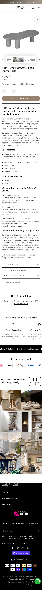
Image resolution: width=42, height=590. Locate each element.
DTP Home (14, 168)
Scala (15, 171)
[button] (33, 8)
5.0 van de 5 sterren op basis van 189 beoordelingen (21, 302)
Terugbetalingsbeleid (16, 579)
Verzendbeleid (31, 582)
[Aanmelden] (39, 531)
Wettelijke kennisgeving (15, 585)
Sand (6, 183)
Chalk (6, 180)
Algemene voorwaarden (16, 582)
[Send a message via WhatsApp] (37, 581)
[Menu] (3, 8)
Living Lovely (13, 576)
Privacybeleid (30, 579)
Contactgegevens (32, 585)
